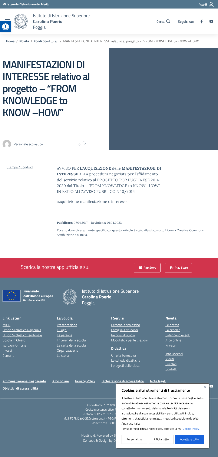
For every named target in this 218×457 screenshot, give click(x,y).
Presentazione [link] (67, 324)
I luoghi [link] (62, 329)
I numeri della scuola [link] (71, 340)
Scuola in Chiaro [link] (14, 340)
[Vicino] (205, 387)
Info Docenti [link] (174, 353)
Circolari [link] (170, 364)
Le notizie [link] (172, 324)
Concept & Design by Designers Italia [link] (109, 440)
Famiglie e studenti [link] (124, 329)
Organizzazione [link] (67, 350)
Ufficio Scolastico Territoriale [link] (22, 335)
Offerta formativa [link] (123, 355)
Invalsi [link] (7, 350)
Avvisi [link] (169, 358)
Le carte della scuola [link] (71, 345)
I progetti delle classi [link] (125, 365)
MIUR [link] (6, 324)
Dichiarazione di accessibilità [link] (123, 381)
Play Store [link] (181, 267)
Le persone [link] (64, 335)
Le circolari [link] (172, 329)
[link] (5, 26)
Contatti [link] (171, 369)
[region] (162, 415)
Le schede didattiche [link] (125, 360)
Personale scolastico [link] (125, 324)
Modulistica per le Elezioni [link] (129, 340)
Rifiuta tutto (161, 439)
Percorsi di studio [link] (123, 335)
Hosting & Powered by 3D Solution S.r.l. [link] (109, 435)
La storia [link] (63, 355)
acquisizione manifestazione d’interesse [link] (92, 201)
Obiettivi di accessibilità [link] (20, 388)
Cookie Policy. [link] (191, 428)
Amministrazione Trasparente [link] (24, 381)
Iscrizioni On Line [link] (14, 345)
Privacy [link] (170, 345)
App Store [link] (149, 267)
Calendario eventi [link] (177, 335)
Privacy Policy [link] (85, 381)
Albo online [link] (173, 340)
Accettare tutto (189, 439)
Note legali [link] (158, 381)
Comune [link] (8, 355)
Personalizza (134, 439)
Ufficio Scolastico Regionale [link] (22, 329)
